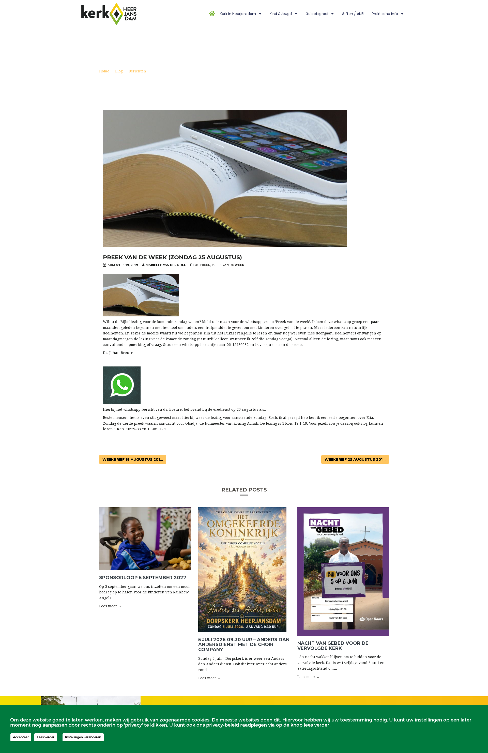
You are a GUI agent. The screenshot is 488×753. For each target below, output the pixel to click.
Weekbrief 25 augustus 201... (355, 459)
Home (104, 71)
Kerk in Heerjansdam (238, 13)
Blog (119, 71)
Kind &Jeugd (281, 13)
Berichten (137, 71)
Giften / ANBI (353, 13)
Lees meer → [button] (110, 606)
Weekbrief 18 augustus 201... (132, 459)
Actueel (202, 265)
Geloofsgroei (317, 13)
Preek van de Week (228, 265)
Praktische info (385, 13)
